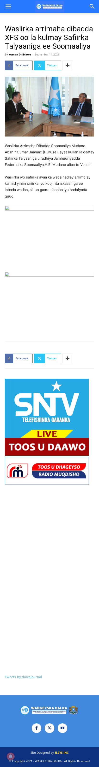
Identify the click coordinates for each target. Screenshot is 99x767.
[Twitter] (49, 728)
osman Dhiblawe (20, 54)
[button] (8, 6)
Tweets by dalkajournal (23, 677)
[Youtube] (62, 728)
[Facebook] (36, 728)
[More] (67, 65)
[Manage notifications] (10, 756)
